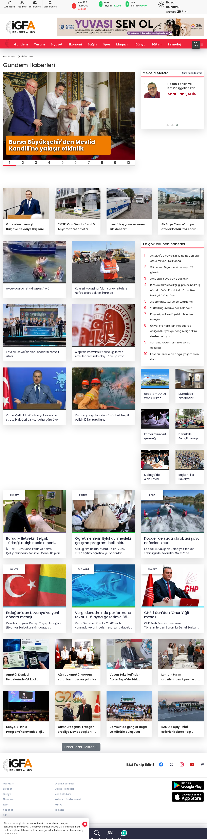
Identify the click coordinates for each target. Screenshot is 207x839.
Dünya (140, 44)
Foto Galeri (35, 6)
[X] (171, 765)
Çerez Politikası (64, 789)
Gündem (21, 44)
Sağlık (92, 44)
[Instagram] (182, 765)
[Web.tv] (202, 765)
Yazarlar (21, 6)
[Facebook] (161, 765)
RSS (5, 815)
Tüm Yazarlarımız (192, 72)
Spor (106, 44)
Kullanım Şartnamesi (68, 799)
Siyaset (56, 44)
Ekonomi (75, 44)
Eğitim (157, 44)
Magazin (122, 44)
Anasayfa (9, 6)
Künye (58, 804)
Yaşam (39, 44)
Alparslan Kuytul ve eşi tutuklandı (171, 302)
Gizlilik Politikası (64, 783)
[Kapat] (84, 824)
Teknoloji (175, 44)
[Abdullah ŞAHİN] (152, 90)
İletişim (59, 810)
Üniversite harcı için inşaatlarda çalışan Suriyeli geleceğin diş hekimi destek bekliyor (173, 331)
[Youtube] (192, 765)
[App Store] (181, 797)
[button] (9, 163)
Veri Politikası (63, 794)
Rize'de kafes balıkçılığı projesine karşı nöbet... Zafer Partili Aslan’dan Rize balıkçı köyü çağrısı (175, 290)
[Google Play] (181, 785)
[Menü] (202, 44)
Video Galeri (50, 6)
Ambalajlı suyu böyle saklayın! (169, 279)
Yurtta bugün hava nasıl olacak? (171, 308)
